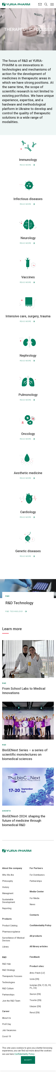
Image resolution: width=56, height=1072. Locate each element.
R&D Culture (8, 988)
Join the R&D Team (11, 1000)
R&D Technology (14, 611)
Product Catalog (9, 925)
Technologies (8, 982)
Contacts (34, 915)
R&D (4, 957)
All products (36, 936)
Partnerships (8, 994)
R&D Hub (6, 964)
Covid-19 (6, 1036)
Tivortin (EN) (35, 1000)
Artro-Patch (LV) (37, 973)
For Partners (36, 868)
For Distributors (37, 875)
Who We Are (8, 875)
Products (7, 919)
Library (5, 946)
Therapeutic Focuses (12, 976)
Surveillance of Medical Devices (13, 939)
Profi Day (6, 1024)
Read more (25, 165)
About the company (12, 868)
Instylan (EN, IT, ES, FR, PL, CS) (40, 986)
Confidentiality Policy (24, 1054)
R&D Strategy (8, 970)
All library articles (39, 946)
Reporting (6, 908)
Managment (7, 893)
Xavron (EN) (35, 994)
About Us (6, 1018)
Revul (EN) (35, 1012)
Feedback (35, 957)
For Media (34, 898)
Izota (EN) (34, 979)
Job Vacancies (9, 1030)
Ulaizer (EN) (35, 1006)
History (5, 887)
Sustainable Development (8, 901)
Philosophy (7, 881)
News (32, 904)
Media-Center (37, 891)
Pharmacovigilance (11, 931)
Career (6, 1011)
